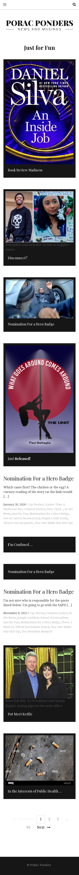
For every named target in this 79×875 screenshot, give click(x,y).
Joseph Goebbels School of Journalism (42, 617)
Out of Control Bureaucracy (21, 518)
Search (73, 4)
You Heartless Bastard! (37, 631)
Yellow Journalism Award (32, 626)
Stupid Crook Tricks (54, 518)
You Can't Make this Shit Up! (54, 522)
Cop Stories (35, 504)
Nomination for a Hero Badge (49, 513)
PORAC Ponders (39, 23)
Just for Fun (20, 513)
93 (28, 827)
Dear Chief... (55, 509)
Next (41, 827)
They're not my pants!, (18, 522)
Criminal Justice (34, 509)
